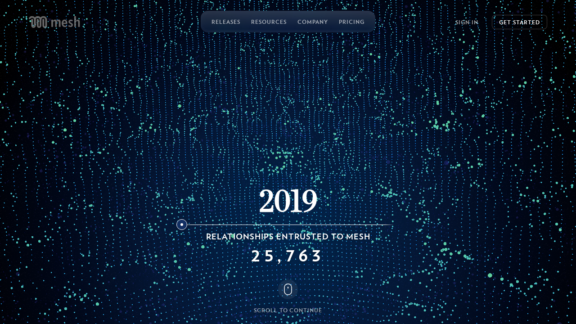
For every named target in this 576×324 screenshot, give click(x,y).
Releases (226, 22)
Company (312, 22)
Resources (269, 22)
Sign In (466, 22)
